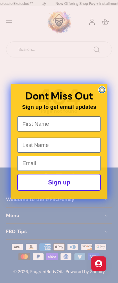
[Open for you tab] (98, 263)
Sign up (59, 182)
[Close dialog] (102, 90)
